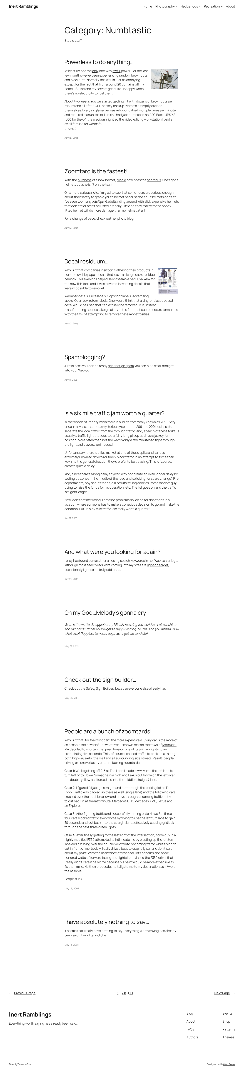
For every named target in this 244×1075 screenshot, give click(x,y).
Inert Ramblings (23, 6)
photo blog (125, 218)
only (95, 71)
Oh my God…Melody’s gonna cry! (106, 612)
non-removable (75, 274)
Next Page (224, 993)
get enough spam (121, 366)
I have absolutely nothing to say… (106, 922)
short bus (154, 180)
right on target (157, 565)
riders (141, 192)
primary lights (149, 749)
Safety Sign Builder (99, 688)
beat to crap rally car (136, 848)
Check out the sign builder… (100, 679)
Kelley (68, 560)
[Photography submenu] (176, 6)
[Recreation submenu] (222, 6)
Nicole (121, 180)
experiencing (108, 75)
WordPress (229, 1064)
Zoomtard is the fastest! (96, 171)
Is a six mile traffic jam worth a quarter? (114, 413)
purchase (84, 180)
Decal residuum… (86, 261)
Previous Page (22, 993)
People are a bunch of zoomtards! (108, 731)
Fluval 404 (142, 279)
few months (73, 75)
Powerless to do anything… (99, 62)
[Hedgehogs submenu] (200, 6)
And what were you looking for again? (112, 551)
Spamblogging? (84, 357)
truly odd (105, 569)
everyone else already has (147, 688)
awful (117, 71)
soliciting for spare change (151, 478)
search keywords (132, 560)
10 (131, 993)
